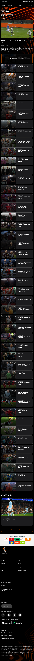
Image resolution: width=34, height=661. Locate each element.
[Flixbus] (22, 542)
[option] (17, 58)
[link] (10, 5)
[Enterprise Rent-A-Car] (17, 539)
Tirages (3, 563)
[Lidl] (11, 542)
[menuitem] (11, 5)
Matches (3, 557)
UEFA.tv (3, 560)
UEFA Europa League (3, 5)
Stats (2, 570)
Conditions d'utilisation (7, 632)
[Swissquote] (22, 539)
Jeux (2, 567)
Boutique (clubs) (22, 570)
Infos (19, 560)
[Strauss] (11, 539)
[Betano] (17, 542)
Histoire (20, 563)
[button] (29, 5)
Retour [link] (4, 18)
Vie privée (3, 630)
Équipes (20, 557)
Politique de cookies (6, 635)
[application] (17, 29)
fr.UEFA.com (4, 586)
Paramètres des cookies (7, 638)
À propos (20, 567)
